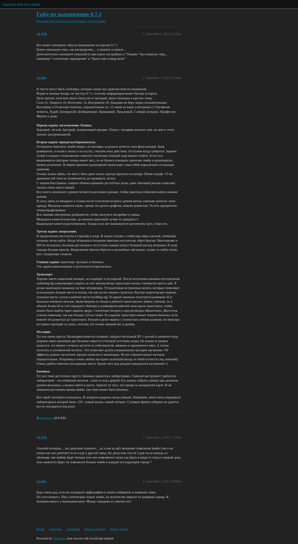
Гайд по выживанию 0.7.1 (69, 14)
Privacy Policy (119, 529)
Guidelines (73, 529)
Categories (55, 529)
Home (40, 529)
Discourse (59, 538)
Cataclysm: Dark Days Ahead (21, 4)
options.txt (47, 418)
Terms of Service (95, 529)
